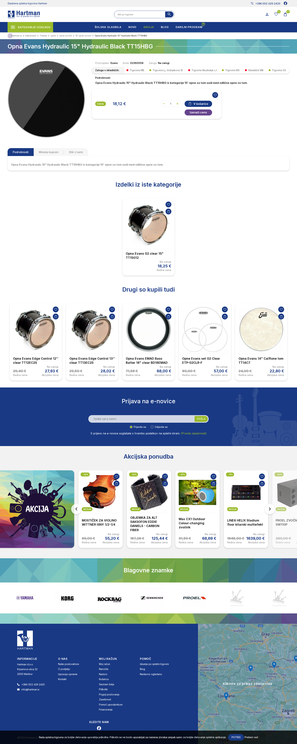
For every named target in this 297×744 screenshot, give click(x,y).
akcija (87, 509)
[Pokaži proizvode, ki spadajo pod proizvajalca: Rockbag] (67, 597)
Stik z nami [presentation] (76, 152)
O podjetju (64, 669)
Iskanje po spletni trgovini (154, 664)
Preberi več (251, 737)
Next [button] (270, 509)
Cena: (100, 103)
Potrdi (236, 737)
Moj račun (104, 664)
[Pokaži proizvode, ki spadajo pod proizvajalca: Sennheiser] (110, 598)
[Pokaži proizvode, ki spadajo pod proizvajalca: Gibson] (279, 598)
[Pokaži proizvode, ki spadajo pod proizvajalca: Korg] (25, 598)
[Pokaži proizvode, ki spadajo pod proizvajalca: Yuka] (237, 598)
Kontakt (62, 679)
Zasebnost (105, 699)
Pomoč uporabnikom (111, 704)
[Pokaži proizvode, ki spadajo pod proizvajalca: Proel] (152, 598)
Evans (114, 63)
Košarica (104, 679)
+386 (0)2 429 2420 (265, 3)
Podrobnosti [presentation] (21, 152)
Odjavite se (161, 426)
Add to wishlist (215, 95)
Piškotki (103, 689)
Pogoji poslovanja (109, 694)
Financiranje (106, 709)
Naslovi (103, 674)
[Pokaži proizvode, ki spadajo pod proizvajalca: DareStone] (195, 598)
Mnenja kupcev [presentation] (49, 152)
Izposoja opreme (67, 674)
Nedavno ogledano (151, 674)
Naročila (103, 669)
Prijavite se (140, 426)
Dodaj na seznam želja (168, 204)
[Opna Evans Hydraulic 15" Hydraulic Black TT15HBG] (46, 99)
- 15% (279, 474)
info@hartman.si (30, 689)
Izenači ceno (198, 112)
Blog (142, 669)
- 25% (85, 474)
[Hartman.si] (25, 639)
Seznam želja (106, 684)
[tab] (21, 152)
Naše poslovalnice (68, 664)
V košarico (201, 104)
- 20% (230, 474)
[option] (148, 237)
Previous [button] (76, 509)
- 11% (181, 474)
